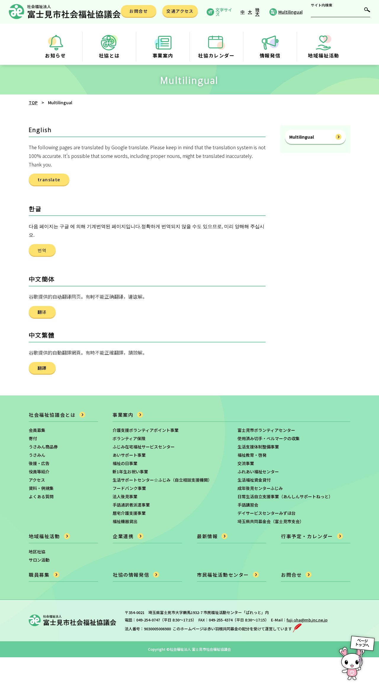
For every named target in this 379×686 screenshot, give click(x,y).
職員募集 (39, 574)
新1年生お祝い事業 (130, 472)
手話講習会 (247, 505)
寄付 (33, 438)
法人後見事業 (125, 496)
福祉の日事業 (125, 463)
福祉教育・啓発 (251, 455)
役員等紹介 (39, 472)
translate (49, 179)
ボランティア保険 (129, 438)
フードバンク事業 (129, 488)
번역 (42, 250)
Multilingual (301, 137)
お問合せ (291, 574)
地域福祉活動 (44, 536)
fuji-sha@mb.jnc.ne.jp (307, 620)
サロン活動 (39, 560)
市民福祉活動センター (223, 574)
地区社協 (37, 551)
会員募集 (37, 430)
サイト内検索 (321, 5)
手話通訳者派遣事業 (131, 505)
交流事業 (245, 463)
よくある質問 (41, 496)
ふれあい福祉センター (258, 472)
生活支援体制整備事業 (258, 447)
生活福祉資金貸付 (254, 480)
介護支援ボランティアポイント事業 (146, 430)
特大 (257, 12)
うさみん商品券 (43, 447)
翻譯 (42, 368)
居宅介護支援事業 (129, 513)
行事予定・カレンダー (307, 536)
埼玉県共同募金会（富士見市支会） (270, 521)
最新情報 (207, 536)
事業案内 (123, 414)
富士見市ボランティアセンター (266, 430)
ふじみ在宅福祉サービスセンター (144, 447)
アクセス (37, 480)
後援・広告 (39, 463)
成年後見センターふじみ (260, 488)
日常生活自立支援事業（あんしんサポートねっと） (285, 496)
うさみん (37, 455)
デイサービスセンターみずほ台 (266, 513)
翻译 (42, 312)
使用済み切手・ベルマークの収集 (268, 438)
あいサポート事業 (129, 455)
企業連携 (123, 536)
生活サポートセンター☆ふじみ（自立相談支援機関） (162, 480)
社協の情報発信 (131, 574)
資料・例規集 (41, 488)
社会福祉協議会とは (52, 414)
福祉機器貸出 (125, 521)
